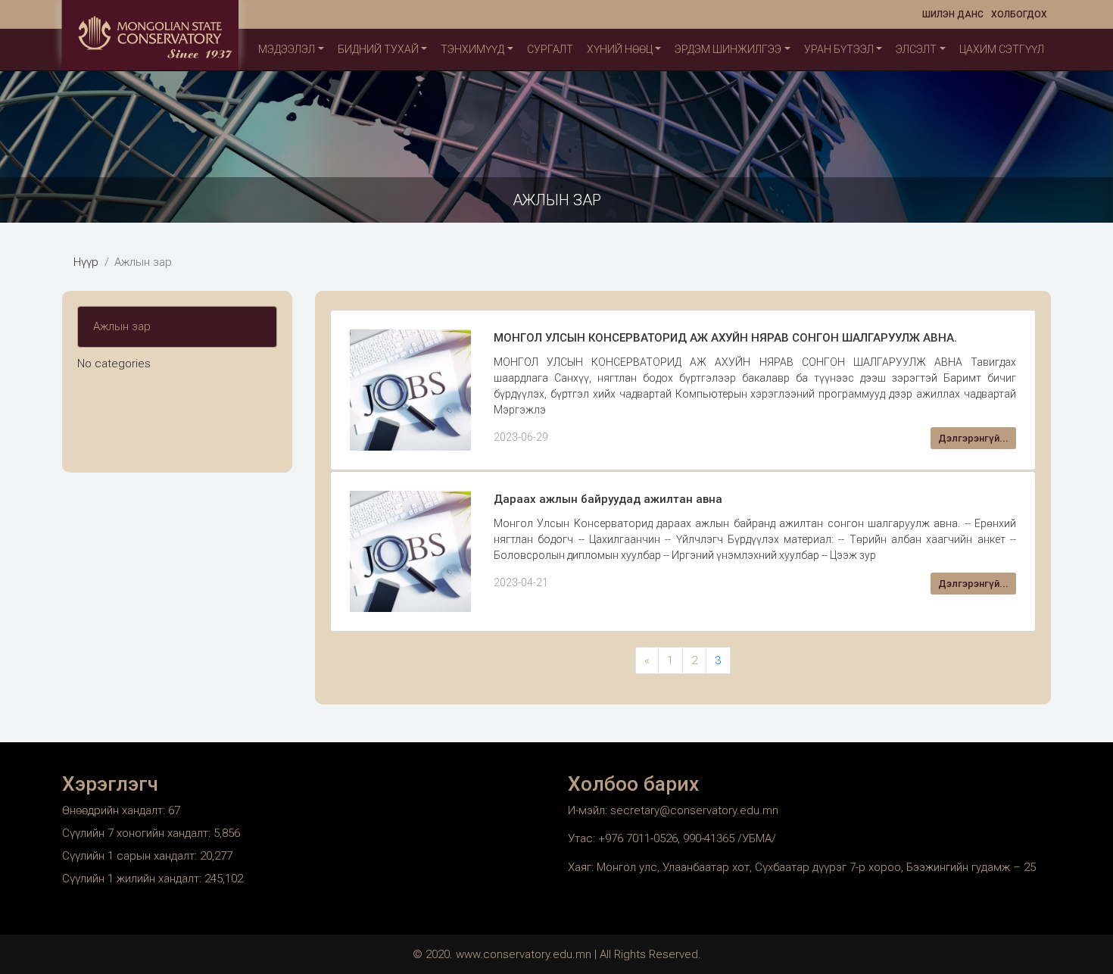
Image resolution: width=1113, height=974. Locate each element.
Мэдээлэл (286, 49)
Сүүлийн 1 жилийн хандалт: (133, 878)
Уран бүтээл (839, 49)
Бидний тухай (378, 49)
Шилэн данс (953, 14)
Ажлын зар (122, 326)
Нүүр (85, 262)
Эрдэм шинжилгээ (728, 49)
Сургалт (550, 49)
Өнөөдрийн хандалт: (115, 810)
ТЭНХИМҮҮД (472, 49)
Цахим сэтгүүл (1001, 49)
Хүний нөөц (620, 49)
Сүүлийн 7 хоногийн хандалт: (138, 833)
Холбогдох (1019, 14)
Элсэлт (916, 49)
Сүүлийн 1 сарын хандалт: (131, 856)
